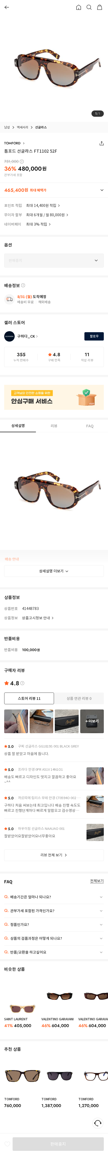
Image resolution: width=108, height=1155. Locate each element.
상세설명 (18, 425)
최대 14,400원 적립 (41, 205)
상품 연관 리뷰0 (79, 698)
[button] (54, 190)
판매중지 (58, 1144)
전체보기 (97, 881)
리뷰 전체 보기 (51, 855)
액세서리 (22, 127)
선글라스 (41, 127)
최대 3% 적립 (36, 224)
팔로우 (94, 336)
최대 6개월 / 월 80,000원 (45, 215)
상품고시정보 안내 (36, 618)
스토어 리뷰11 (29, 698)
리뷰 (54, 426)
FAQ (90, 426)
